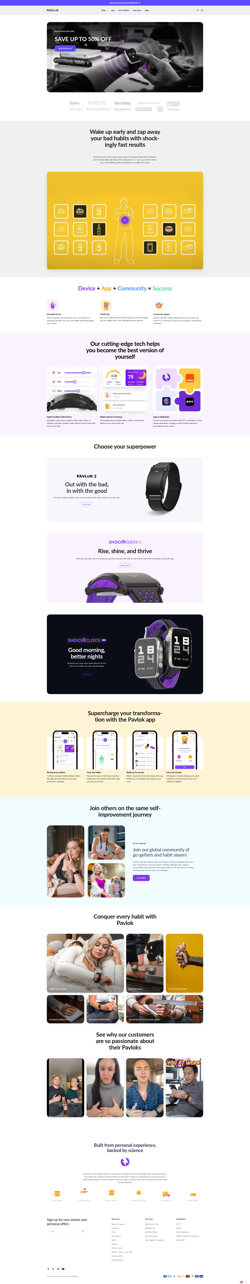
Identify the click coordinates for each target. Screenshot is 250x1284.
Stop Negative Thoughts (154, 1240)
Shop (103, 10)
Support (115, 1244)
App (112, 10)
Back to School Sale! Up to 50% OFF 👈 (125, 3)
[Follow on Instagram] (58, 1269)
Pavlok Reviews (118, 1260)
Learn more (87, 504)
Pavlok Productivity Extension (187, 1236)
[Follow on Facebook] (48, 1269)
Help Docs (116, 1228)
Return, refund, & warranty (122, 1252)
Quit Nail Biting (151, 1232)
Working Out (150, 1228)
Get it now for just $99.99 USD (70, 65)
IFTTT (178, 1224)
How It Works (123, 10)
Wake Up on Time (152, 1224)
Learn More (141, 878)
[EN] (243, 1282)
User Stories (116, 1236)
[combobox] (243, 1282)
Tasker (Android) (182, 1232)
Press (114, 1232)
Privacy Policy (117, 1248)
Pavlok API (180, 1240)
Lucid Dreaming (151, 1236)
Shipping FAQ (117, 1256)
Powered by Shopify (70, 1276)
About (114, 1240)
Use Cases (137, 10)
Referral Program (118, 1224)
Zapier (178, 1228)
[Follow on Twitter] (53, 1269)
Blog (147, 10)
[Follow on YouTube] (63, 1269)
